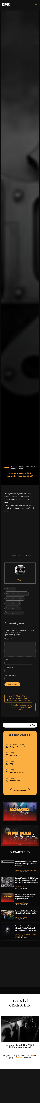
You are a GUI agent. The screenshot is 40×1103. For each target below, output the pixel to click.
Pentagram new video (15, 598)
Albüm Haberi (27, 934)
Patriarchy (14, 755)
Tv (23, 886)
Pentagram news (13, 603)
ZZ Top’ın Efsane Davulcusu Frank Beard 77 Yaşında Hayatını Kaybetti (25, 897)
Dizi (16, 886)
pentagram (10, 588)
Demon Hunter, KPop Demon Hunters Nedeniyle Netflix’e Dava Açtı (26, 864)
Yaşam (35, 870)
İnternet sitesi (10, 676)
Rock (25, 917)
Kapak (13, 467)
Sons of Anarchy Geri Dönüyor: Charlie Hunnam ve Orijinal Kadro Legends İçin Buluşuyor (26, 880)
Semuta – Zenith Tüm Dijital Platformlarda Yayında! (20, 1046)
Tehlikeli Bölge (28, 870)
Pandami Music (15, 781)
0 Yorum (20, 469)
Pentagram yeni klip (14, 613)
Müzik (20, 467)
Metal (16, 936)
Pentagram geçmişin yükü (17, 593)
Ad (6, 660)
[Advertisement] (20, 967)
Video (26, 467)
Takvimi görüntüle (20, 791)
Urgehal (13, 764)
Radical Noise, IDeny (17, 772)
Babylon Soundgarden (18, 747)
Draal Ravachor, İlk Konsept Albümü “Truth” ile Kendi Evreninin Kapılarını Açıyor (25, 928)
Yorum (8, 639)
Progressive (18, 934)
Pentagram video (13, 608)
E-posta (8, 668)
